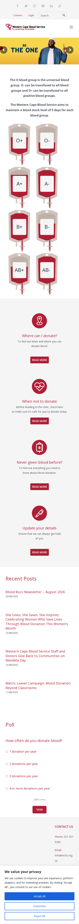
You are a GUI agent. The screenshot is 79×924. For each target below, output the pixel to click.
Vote (39, 809)
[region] (39, 895)
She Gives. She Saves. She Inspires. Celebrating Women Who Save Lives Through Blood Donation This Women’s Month (37, 621)
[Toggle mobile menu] (71, 27)
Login (31, 15)
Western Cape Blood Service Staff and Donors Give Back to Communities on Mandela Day (35, 655)
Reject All (39, 916)
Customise (39, 906)
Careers (17, 15)
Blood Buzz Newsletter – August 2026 (35, 592)
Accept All (39, 896)
